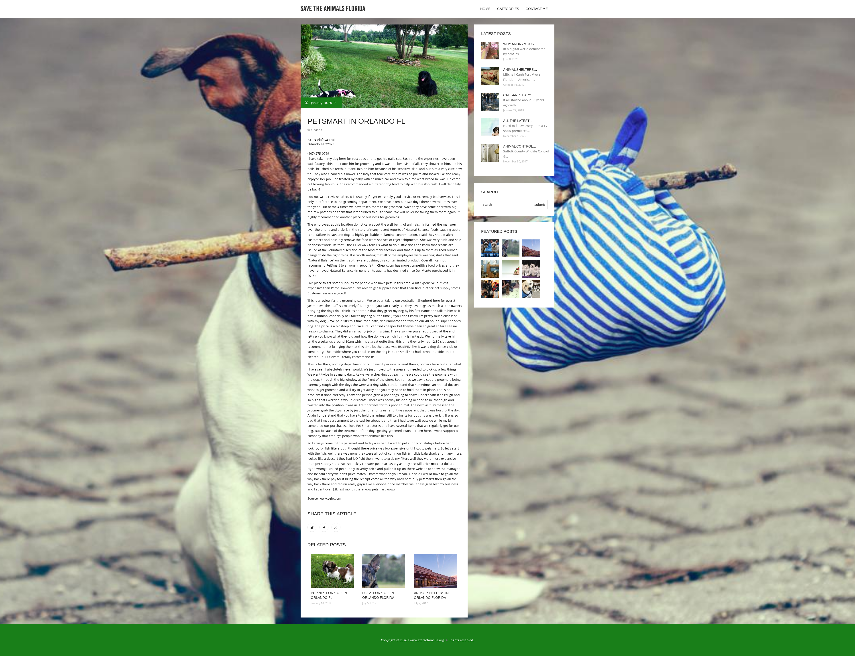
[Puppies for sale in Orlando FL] (333, 571)
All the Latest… (518, 121)
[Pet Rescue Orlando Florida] (510, 289)
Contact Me (537, 9)
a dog (432, 346)
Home (485, 9)
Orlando (316, 130)
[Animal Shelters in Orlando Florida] (436, 571)
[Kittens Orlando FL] (531, 269)
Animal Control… (519, 146)
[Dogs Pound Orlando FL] (490, 289)
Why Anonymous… (520, 44)
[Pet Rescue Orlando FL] (510, 269)
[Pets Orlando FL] (490, 269)
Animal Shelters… (520, 69)
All (448, 640)
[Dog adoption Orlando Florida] (531, 289)
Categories (508, 9)
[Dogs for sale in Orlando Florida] (384, 571)
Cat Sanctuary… (519, 95)
